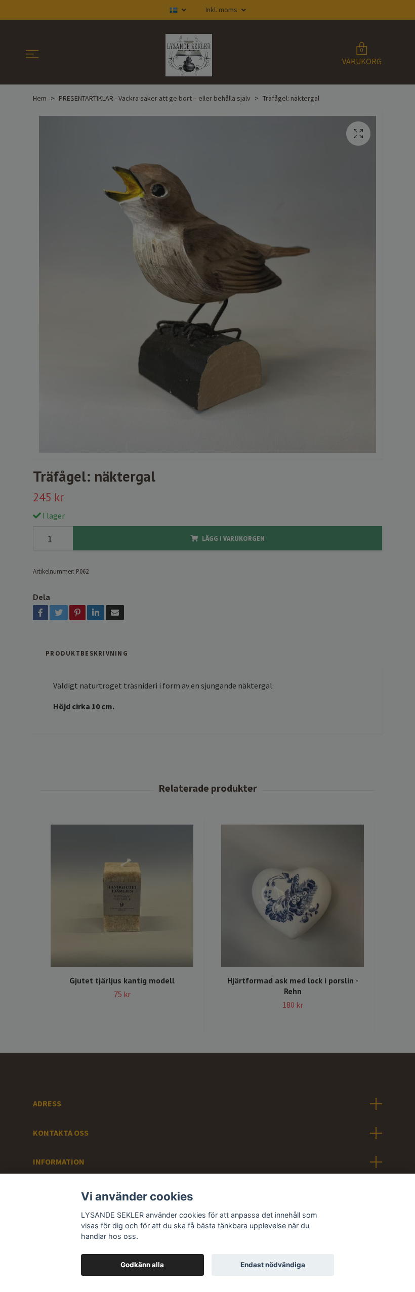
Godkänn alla (142, 1265)
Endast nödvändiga (272, 1265)
